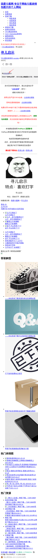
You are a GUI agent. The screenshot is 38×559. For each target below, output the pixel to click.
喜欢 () (4, 204)
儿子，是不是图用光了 (13, 234)
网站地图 (12, 552)
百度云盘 (21, 150)
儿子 (2, 207)
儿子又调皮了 (10, 232)
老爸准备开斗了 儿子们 (13, 241)
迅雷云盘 (29, 150)
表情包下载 (9, 27)
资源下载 (8, 16)
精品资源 (12, 25)
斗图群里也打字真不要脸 (14, 243)
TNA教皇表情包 (11, 32)
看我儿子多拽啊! (11, 236)
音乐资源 (12, 23)
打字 (6, 207)
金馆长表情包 (10, 29)
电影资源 (12, 18)
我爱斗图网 (15, 200)
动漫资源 (12, 21)
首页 (6, 12)
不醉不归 (4, 209)
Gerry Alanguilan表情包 (13, 34)
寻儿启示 (7, 52)
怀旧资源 (8, 40)
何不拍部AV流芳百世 (16, 209)
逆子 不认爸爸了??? (12, 238)
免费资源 (8, 14)
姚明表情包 (9, 36)
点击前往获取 (29, 97)
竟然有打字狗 (10, 245)
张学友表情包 (10, 38)
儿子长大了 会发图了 (13, 247)
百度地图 (4, 552)
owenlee (16, 58)
